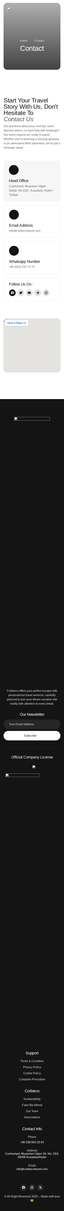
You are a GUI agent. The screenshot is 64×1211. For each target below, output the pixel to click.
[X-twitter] (40, 1187)
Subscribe (30, 735)
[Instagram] (32, 1187)
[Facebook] (23, 1187)
